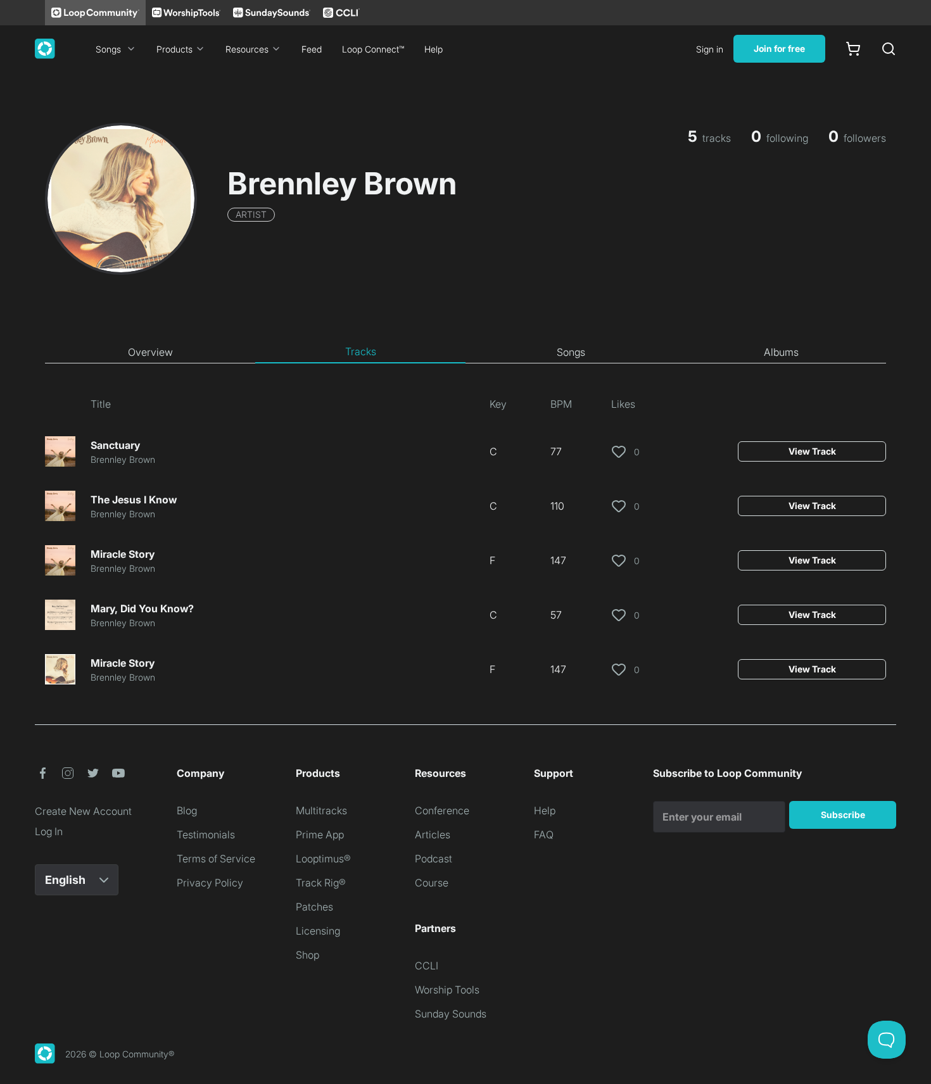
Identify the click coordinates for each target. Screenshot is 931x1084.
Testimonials (206, 834)
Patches (314, 906)
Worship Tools (447, 989)
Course (431, 882)
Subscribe (843, 814)
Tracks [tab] (360, 351)
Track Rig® (321, 882)
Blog (187, 810)
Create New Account (83, 811)
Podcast (433, 858)
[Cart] (853, 48)
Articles (432, 834)
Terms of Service (216, 858)
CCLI (426, 965)
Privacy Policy (210, 882)
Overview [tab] (150, 352)
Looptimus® (323, 858)
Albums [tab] (781, 352)
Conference (442, 810)
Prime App (320, 834)
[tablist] (465, 352)
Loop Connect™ (373, 49)
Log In (49, 831)
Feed (311, 49)
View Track (812, 451)
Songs (108, 49)
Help (433, 49)
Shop (307, 955)
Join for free (779, 48)
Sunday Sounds (450, 1013)
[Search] (888, 48)
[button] (42, 773)
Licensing (318, 930)
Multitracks (321, 810)
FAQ (544, 834)
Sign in (709, 49)
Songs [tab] (571, 352)
